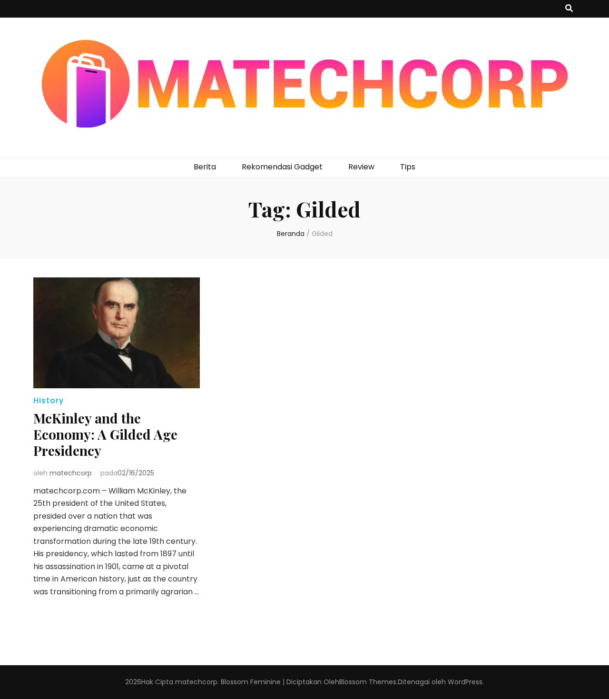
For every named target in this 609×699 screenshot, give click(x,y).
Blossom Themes (367, 682)
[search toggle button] (569, 8)
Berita (205, 166)
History (48, 400)
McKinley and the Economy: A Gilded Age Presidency (105, 434)
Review (361, 166)
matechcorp (70, 473)
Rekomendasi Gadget (282, 166)
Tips (407, 166)
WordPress (465, 682)
